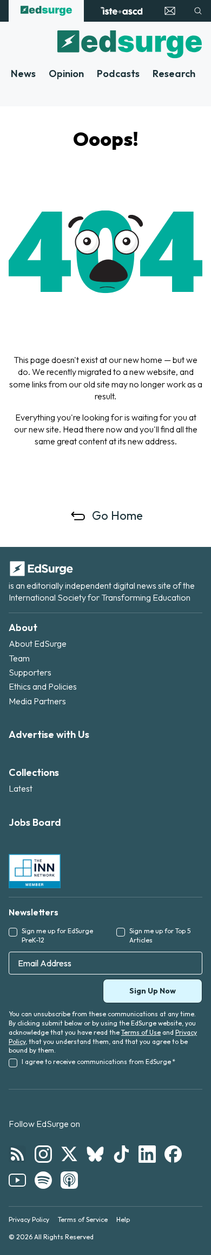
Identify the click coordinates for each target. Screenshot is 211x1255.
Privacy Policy (29, 1219)
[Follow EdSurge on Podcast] (69, 1180)
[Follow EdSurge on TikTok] (121, 1154)
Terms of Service (83, 1219)
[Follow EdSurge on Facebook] (173, 1154)
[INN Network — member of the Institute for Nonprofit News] (35, 871)
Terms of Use (141, 1032)
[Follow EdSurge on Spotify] (43, 1180)
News (23, 73)
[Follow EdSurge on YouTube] (17, 1180)
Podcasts (118, 73)
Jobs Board (35, 822)
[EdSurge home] (46, 11)
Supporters (30, 672)
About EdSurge (38, 643)
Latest (20, 788)
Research (174, 73)
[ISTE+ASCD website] (121, 11)
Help (123, 1219)
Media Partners (37, 701)
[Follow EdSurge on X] (69, 1154)
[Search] (198, 11)
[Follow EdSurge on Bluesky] (95, 1154)
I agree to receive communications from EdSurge (98, 1061)
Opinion (66, 73)
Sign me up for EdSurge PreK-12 (57, 935)
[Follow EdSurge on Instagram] (43, 1154)
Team (19, 658)
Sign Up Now (152, 991)
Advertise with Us (49, 734)
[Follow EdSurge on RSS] (17, 1154)
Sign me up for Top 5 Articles (159, 935)
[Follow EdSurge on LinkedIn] (147, 1154)
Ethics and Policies (43, 686)
